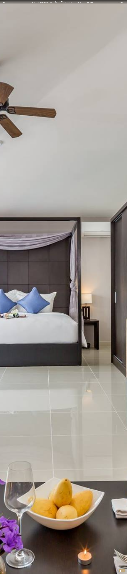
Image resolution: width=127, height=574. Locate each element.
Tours (79, 2)
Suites (37, 2)
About (33, 2)
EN (4, 2)
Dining (50, 2)
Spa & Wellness (44, 2)
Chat (123, 570)
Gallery (92, 2)
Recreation (72, 2)
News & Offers (85, 2)
